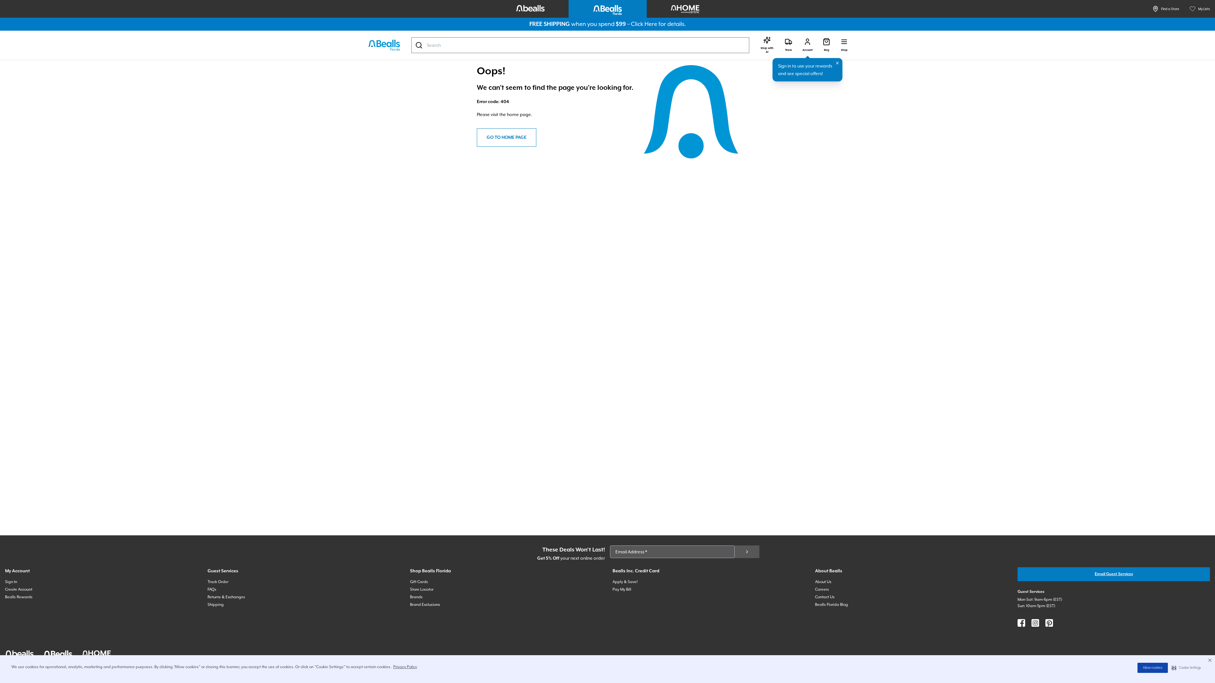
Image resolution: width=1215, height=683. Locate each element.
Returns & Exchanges (226, 597)
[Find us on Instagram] (1035, 623)
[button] (1186, 668)
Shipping (216, 604)
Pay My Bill (622, 589)
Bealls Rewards (19, 597)
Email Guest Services (1114, 574)
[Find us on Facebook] (1021, 623)
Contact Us (825, 597)
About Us (823, 582)
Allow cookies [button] (1152, 668)
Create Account (18, 589)
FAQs (212, 589)
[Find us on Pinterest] (1049, 623)
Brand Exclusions (425, 604)
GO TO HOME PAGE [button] (506, 137)
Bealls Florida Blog (831, 604)
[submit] (747, 551)
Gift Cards (419, 582)
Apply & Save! (625, 582)
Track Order (218, 582)
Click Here (644, 24)
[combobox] (580, 45)
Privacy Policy (405, 667)
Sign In (11, 582)
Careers (822, 589)
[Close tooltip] (837, 63)
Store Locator (421, 589)
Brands (416, 597)
